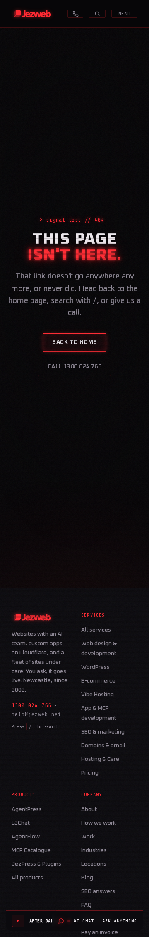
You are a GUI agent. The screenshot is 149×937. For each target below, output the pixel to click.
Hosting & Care (100, 759)
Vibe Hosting (97, 694)
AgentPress (27, 809)
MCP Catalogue (31, 850)
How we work (98, 823)
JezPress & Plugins (36, 864)
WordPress (95, 667)
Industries (94, 850)
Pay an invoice (99, 932)
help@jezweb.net (36, 714)
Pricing (90, 773)
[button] (45, 921)
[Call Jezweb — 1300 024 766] (75, 14)
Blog (87, 878)
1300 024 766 (31, 705)
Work (88, 837)
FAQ (86, 905)
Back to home (74, 342)
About (89, 809)
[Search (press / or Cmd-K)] (97, 14)
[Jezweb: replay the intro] (32, 13)
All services (96, 630)
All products (27, 878)
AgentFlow (26, 837)
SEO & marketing (103, 732)
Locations (93, 864)
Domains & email (103, 745)
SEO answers (98, 891)
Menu (124, 14)
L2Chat (21, 823)
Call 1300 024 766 (74, 367)
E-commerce (98, 681)
